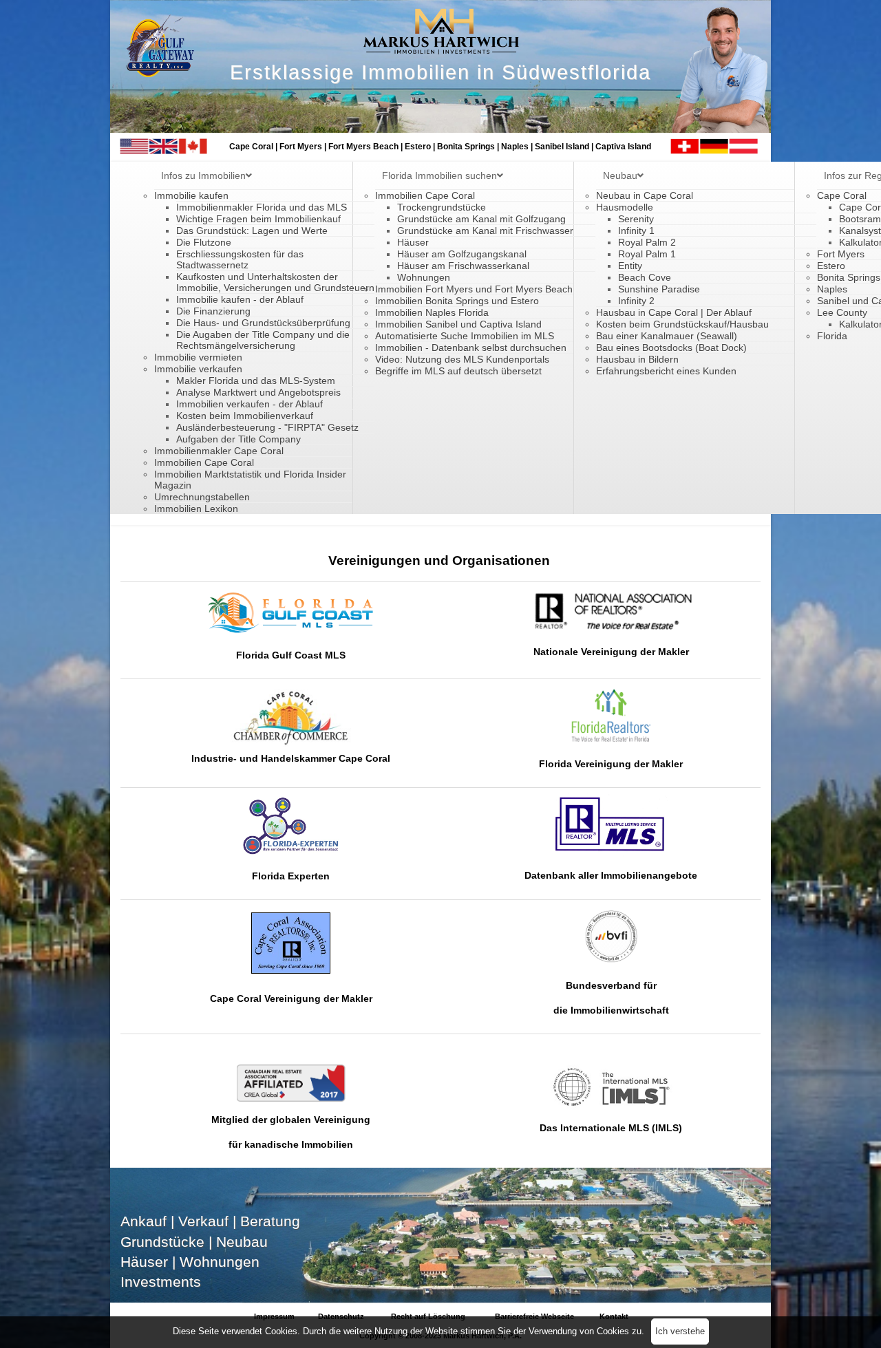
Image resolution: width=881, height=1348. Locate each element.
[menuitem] (206, 175)
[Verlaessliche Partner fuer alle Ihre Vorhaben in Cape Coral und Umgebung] (290, 826)
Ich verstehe (680, 1331)
